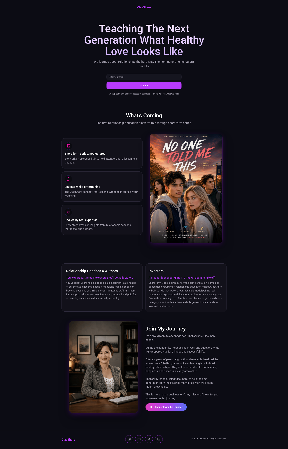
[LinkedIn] (159, 439)
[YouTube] (139, 439)
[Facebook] (149, 439)
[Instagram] (129, 439)
